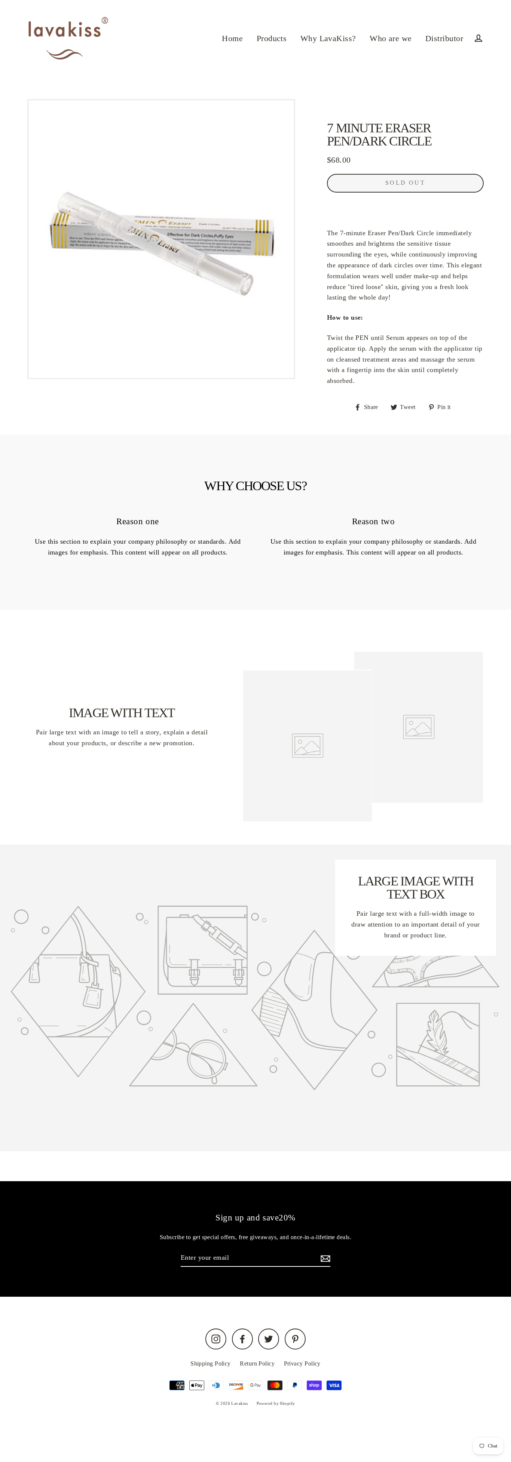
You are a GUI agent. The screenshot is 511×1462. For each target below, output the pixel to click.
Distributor (444, 38)
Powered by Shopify (276, 1403)
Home (232, 38)
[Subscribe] (324, 1258)
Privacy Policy (302, 1363)
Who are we (391, 38)
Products (272, 38)
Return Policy (257, 1363)
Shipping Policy (210, 1363)
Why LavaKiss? (328, 38)
